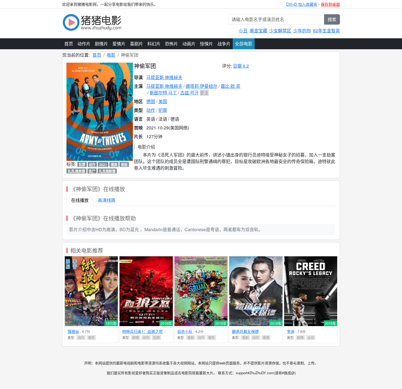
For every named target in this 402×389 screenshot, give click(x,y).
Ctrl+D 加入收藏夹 (301, 4)
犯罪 (162, 110)
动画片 (189, 43)
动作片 (84, 43)
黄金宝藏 (258, 30)
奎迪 (291, 331)
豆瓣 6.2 (241, 66)
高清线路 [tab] (106, 200)
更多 (204, 92)
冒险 (91, 337)
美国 (162, 101)
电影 (111, 55)
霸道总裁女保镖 (245, 331)
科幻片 (154, 43)
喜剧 (190, 337)
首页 (68, 43)
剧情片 (101, 43)
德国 (150, 101)
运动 (310, 337)
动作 (150, 110)
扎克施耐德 (107, 171)
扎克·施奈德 (76, 171)
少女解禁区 (280, 30)
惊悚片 (206, 43)
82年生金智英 (326, 30)
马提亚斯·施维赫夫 (164, 77)
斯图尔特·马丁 (163, 92)
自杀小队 (185, 331)
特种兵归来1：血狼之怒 (142, 331)
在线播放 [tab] (80, 200)
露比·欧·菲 (230, 86)
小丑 (243, 30)
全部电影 (243, 43)
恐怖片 (171, 43)
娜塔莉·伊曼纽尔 (201, 86)
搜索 (332, 19)
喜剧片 (136, 43)
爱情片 (119, 43)
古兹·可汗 (189, 92)
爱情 (266, 337)
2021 (103, 164)
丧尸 (92, 171)
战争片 (224, 43)
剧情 (135, 337)
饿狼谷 (73, 331)
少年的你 (302, 30)
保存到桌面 (330, 4)
